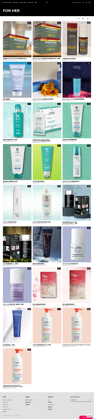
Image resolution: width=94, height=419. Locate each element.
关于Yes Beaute (29, 400)
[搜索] (83, 2)
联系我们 (50, 402)
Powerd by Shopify (16, 415)
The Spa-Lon (51, 404)
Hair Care (5, 407)
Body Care (5, 404)
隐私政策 (27, 404)
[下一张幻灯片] (89, 39)
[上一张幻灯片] (64, 39)
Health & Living (7, 409)
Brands (5, 411)
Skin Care (5, 402)
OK (90, 400)
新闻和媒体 (28, 402)
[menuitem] (36, 2)
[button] (83, 18)
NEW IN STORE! (7, 400)
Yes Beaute (8, 415)
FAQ (49, 400)
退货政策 (50, 409)
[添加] (88, 55)
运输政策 (50, 407)
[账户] (86, 2)
